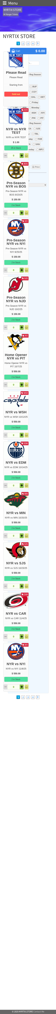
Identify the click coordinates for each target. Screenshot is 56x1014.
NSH (34, 113)
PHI (33, 118)
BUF (34, 86)
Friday (35, 102)
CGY (34, 92)
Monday (35, 107)
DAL (33, 97)
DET (43, 97)
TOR (40, 139)
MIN (25, 107)
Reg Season (35, 74)
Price (37, 167)
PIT (41, 118)
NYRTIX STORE (13, 10)
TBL (36, 134)
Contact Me (38, 1011)
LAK (15, 107)
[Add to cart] (26, 155)
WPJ (41, 149)
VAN (37, 144)
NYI (43, 113)
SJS (38, 128)
